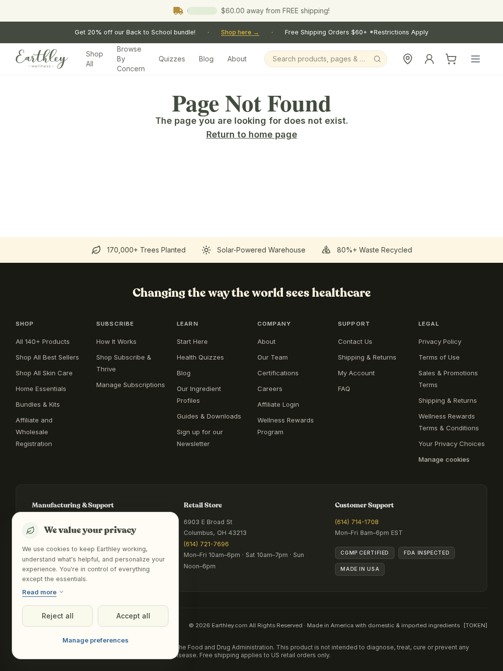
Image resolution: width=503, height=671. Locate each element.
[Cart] (451, 59)
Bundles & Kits (38, 404)
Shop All (94, 59)
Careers (269, 388)
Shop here (240, 32)
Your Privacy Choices (452, 443)
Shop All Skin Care (44, 373)
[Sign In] (429, 59)
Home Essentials (41, 388)
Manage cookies (444, 459)
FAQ (344, 388)
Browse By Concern (131, 59)
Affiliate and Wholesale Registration (34, 431)
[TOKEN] (475, 625)
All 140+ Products (43, 341)
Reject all (58, 616)
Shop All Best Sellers (47, 357)
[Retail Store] (408, 59)
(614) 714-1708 (357, 522)
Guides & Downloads (209, 416)
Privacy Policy (440, 341)
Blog (206, 59)
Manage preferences (95, 640)
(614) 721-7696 (206, 544)
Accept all (133, 616)
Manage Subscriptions (130, 385)
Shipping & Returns (367, 357)
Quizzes (172, 59)
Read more (39, 592)
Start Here (192, 341)
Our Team (272, 357)
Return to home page (251, 134)
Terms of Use (439, 357)
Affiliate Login (278, 404)
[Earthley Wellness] (42, 59)
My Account (356, 373)
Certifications (278, 373)
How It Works (116, 341)
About (237, 59)
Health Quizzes (200, 357)
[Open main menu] (475, 59)
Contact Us (355, 341)
